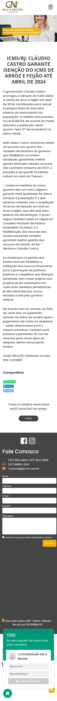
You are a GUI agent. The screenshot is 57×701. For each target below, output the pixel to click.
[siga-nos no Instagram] (32, 443)
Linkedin (9, 386)
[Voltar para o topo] (51, 690)
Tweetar (9, 390)
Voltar (28, 418)
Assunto (6, 506)
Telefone (6, 486)
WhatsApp (10, 382)
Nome (5, 476)
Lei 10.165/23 (15, 121)
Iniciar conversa (31, 681)
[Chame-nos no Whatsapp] (7, 693)
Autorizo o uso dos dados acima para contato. (28, 537)
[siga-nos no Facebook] (24, 443)
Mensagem (7, 516)
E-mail (5, 496)
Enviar (49, 543)
